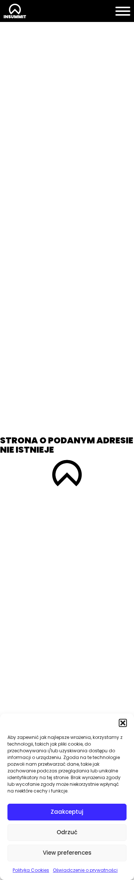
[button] (123, 723)
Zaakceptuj (67, 812)
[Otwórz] (122, 11)
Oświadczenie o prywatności (85, 870)
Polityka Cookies (31, 870)
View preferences (67, 853)
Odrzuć (67, 832)
